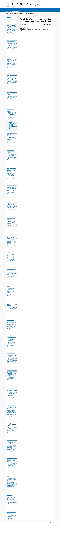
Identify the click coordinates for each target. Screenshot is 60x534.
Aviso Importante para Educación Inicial (11, 340)
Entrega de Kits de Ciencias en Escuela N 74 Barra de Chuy (12, 82)
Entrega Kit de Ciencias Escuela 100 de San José (11, 280)
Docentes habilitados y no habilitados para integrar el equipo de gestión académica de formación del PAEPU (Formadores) (12, 453)
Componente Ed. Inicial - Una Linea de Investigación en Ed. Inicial (12, 382)
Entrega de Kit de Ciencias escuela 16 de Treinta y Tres (12, 185)
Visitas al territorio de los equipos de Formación (11, 263)
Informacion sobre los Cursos (11, 367)
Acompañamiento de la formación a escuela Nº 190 (12, 229)
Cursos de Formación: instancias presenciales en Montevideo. (11, 138)
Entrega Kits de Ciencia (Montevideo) (11, 298)
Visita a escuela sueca (11, 209)
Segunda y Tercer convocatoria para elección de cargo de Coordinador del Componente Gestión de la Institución (12, 113)
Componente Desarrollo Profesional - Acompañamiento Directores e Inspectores (12, 397)
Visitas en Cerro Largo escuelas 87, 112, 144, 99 (11, 260)
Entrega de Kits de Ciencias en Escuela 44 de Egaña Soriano (12, 44)
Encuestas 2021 (10, 505)
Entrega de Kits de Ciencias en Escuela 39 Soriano (12, 41)
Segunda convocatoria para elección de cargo (12, 103)
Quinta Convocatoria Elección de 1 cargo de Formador (11, 151)
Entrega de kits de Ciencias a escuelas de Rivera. (12, 118)
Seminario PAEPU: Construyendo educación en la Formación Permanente (12, 313)
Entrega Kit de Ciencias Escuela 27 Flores (11, 277)
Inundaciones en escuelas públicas (11, 248)
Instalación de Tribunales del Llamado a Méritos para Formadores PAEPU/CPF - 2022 (12, 465)
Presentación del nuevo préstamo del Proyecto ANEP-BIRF (11, 331)
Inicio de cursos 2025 (11, 100)
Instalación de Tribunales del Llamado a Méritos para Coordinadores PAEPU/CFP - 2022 (12, 460)
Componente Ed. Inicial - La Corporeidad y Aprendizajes (12, 390)
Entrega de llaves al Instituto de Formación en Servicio (12, 503)
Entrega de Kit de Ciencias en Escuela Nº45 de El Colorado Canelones (11, 174)
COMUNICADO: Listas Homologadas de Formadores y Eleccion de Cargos (23, 13)
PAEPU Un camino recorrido (12, 324)
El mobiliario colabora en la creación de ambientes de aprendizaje (11, 242)
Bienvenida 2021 (10, 518)
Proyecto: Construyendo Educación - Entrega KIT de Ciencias (11, 233)
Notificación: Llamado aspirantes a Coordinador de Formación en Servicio (12, 431)
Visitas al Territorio (10, 257)
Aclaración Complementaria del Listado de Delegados (12, 469)
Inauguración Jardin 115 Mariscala (11, 266)
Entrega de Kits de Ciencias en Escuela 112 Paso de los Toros (12, 64)
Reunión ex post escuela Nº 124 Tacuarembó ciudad (11, 193)
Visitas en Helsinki (10, 211)
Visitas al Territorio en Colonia (11, 255)
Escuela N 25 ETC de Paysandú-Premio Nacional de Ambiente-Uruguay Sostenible (11, 347)
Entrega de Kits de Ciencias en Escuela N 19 (12, 89)
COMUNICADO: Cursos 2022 (12, 414)
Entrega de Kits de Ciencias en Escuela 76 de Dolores (12, 30)
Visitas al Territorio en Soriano (11, 252)
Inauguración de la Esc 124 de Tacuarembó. (11, 356)
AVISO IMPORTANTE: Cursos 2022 (12, 408)
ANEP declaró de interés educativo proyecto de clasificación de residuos (11, 411)
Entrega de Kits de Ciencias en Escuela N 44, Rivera (12, 76)
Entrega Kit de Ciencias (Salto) (11, 292)
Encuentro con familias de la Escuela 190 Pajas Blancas (12, 302)
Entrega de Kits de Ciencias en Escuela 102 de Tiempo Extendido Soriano (12, 36)
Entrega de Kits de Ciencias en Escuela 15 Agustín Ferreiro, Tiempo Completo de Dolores (12, 26)
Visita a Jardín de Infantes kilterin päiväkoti (11, 214)
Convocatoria (9, 310)
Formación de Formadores (11, 245)
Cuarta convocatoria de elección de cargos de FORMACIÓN (11, 196)
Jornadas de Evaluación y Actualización (11, 270)
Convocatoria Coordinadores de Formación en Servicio (12, 516)
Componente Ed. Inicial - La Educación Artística (12, 387)
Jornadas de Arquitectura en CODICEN (12, 305)
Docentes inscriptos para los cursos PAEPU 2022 (12, 405)
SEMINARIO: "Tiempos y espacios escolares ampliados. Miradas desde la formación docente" (12, 108)
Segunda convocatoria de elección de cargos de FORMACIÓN (11, 222)
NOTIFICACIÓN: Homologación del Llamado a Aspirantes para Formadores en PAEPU (12, 418)
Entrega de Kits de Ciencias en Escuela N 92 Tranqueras (12, 68)
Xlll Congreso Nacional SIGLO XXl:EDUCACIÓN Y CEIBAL (11, 327)
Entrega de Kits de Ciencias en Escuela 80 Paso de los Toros (12, 60)
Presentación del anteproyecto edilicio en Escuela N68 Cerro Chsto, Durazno (11, 285)
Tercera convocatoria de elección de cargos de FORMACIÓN (11, 218)
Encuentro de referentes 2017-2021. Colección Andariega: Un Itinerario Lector (11, 499)
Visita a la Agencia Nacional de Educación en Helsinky (12, 207)
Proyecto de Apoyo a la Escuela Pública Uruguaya (14, 522)
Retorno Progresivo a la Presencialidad (11, 508)
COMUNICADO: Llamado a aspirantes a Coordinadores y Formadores (12, 435)
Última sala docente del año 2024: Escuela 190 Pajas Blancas (12, 134)
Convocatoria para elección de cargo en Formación (12, 48)
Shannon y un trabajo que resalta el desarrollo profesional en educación (11, 336)
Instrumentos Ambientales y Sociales (12, 11)
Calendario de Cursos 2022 (12, 364)
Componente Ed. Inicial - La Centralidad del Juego (12, 393)
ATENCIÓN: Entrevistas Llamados (11, 443)
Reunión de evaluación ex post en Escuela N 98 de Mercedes (11, 21)
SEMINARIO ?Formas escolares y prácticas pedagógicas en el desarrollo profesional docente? (12, 238)
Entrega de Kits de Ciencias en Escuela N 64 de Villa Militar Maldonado (12, 97)
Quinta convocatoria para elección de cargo (11, 79)
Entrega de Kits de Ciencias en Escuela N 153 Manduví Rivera (12, 71)
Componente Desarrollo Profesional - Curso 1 (11, 401)
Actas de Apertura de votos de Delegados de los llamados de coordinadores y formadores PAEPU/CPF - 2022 (12, 474)
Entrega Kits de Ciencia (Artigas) (11, 295)
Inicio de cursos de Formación (10, 201)
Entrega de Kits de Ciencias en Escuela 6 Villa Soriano (12, 33)
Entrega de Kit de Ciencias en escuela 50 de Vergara (11, 188)
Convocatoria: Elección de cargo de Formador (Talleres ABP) (12, 273)
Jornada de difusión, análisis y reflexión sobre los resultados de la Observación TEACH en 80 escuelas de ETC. (12, 360)
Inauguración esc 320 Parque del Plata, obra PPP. (12, 155)
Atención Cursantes (10, 353)
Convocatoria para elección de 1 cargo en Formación (12, 308)
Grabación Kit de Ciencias (11, 322)
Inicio (7, 13)
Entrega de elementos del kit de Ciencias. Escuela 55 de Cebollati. (12, 158)
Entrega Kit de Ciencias (11, 190)
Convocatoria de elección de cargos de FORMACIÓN (12, 226)
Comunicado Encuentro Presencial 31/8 (11, 147)
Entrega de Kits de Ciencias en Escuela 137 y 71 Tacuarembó (12, 56)
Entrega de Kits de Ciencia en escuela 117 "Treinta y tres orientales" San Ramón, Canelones (12, 170)
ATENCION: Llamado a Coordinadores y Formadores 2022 (12, 479)
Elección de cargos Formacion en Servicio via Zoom (11, 512)
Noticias (10, 13)
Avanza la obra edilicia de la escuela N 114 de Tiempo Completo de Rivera (12, 51)
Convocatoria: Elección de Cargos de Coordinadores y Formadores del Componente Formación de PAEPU (12, 319)
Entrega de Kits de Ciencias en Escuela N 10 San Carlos (12, 86)
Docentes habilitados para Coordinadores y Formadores (12, 440)
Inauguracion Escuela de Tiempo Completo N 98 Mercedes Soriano (11, 378)
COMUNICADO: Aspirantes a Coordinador (12, 428)
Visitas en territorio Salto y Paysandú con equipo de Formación (11, 178)
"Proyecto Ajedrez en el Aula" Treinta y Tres (11, 204)
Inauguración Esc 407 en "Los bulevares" (11, 289)
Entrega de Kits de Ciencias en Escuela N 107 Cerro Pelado (12, 93)
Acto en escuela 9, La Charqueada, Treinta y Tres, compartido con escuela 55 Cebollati (12, 143)
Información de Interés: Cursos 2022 (11, 343)
